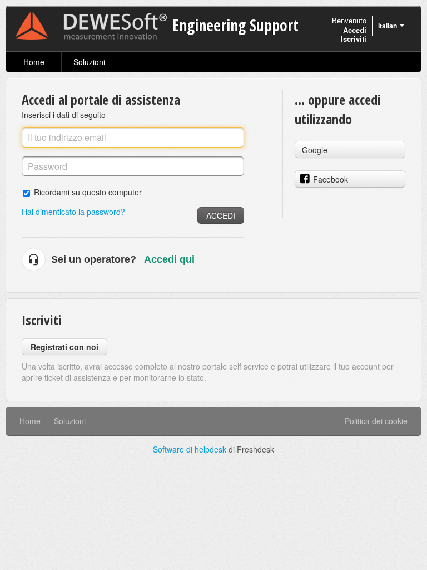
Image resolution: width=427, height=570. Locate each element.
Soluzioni (89, 61)
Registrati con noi (64, 346)
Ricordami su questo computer (88, 191)
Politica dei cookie (376, 420)
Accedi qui (169, 259)
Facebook (330, 179)
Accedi (220, 215)
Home (33, 61)
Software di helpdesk (191, 449)
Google (314, 149)
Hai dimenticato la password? (73, 211)
